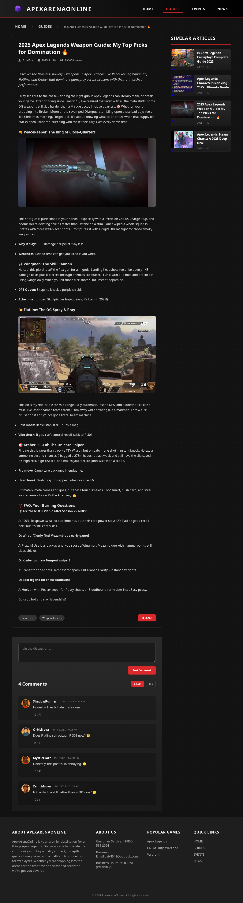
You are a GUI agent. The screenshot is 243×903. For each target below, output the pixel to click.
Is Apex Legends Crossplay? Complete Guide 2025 (212, 57)
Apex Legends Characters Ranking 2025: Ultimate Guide (213, 83)
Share (148, 618)
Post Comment (142, 670)
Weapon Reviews (52, 618)
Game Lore (27, 618)
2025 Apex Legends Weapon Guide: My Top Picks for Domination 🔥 (211, 110)
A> (182, 57)
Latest (137, 683)
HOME (148, 8)
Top (151, 683)
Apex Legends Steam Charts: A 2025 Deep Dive (212, 138)
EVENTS (198, 8)
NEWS (222, 8)
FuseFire (27, 60)
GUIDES (173, 8)
